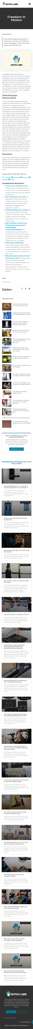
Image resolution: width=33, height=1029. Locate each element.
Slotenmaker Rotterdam (15, 243)
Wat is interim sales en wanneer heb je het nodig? (16, 581)
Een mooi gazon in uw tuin (16, 197)
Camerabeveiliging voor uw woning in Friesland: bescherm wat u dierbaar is (16, 486)
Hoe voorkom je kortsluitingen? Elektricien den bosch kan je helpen (15, 971)
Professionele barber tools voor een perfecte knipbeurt (16, 417)
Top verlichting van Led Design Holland (16, 614)
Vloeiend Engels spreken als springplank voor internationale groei (21, 410)
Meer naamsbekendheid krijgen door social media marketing (16, 907)
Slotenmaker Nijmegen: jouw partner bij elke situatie (16, 551)
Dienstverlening (6, 34)
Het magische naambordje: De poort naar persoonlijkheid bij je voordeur (15, 715)
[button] (29, 4)
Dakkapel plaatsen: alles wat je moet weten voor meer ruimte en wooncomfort (21, 349)
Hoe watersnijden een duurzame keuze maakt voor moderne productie (21, 402)
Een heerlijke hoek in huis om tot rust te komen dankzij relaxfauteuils (16, 843)
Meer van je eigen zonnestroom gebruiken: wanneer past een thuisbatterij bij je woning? (21, 323)
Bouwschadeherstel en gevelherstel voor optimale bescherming (15, 681)
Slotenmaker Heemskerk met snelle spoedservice (15, 519)
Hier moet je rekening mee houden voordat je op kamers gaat (15, 812)
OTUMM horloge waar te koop (17, 210)
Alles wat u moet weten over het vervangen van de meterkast (14, 939)
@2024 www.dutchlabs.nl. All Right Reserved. (16, 1025)
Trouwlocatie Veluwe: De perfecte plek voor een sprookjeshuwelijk (16, 780)
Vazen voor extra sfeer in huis (17, 186)
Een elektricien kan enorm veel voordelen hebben (14, 875)
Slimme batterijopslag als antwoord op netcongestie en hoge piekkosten (22, 340)
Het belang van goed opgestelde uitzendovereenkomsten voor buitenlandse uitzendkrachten (14, 646)
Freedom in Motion (24, 76)
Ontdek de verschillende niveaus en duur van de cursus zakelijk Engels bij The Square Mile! (16, 747)
